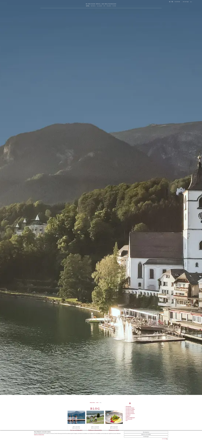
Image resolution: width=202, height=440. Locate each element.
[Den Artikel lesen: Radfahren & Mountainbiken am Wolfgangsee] (95, 417)
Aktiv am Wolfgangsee (130, 417)
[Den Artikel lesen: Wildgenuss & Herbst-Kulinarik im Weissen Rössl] (114, 417)
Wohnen (93, 6)
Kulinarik (99, 6)
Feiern (114, 6)
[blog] (172, 1)
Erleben (109, 6)
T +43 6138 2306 (177, 1)
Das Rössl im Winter (130, 410)
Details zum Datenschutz (39, 434)
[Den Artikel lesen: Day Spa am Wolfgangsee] (76, 417)
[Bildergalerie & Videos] (170, 1)
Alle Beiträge (128, 406)
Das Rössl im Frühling (130, 409)
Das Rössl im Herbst (130, 412)
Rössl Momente (129, 419)
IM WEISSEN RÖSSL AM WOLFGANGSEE (101, 4)
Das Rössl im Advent (130, 408)
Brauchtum (128, 414)
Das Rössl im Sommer (130, 413)
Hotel (87, 6)
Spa (104, 6)
